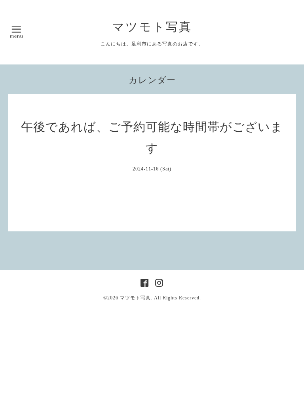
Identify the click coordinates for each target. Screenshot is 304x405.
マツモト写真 (152, 26)
